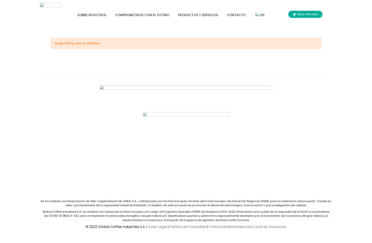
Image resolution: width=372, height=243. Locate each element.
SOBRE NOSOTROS (92, 15)
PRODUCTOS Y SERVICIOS (198, 15)
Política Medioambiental (229, 226)
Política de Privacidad (188, 226)
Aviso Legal (157, 226)
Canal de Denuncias (269, 226)
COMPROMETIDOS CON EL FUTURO (142, 15)
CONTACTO (236, 15)
